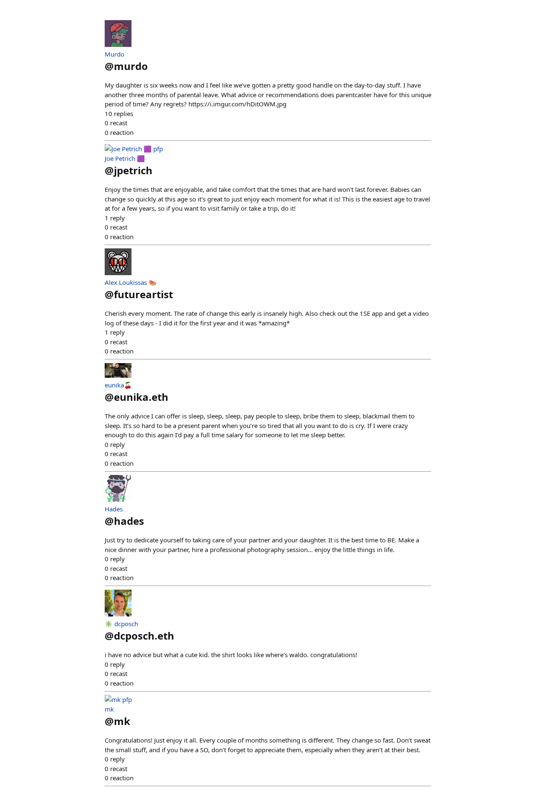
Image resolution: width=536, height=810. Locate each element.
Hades (114, 509)
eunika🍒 (118, 385)
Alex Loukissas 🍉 (131, 282)
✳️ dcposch (121, 623)
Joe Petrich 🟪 (125, 158)
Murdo (114, 54)
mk (109, 709)
